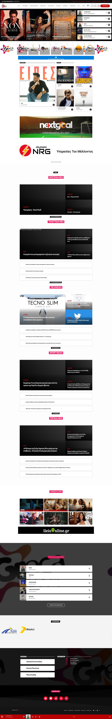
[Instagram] (107, 1)
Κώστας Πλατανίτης (32, 668)
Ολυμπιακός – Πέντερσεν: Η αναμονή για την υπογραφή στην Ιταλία (38, 408)
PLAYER (105, 6)
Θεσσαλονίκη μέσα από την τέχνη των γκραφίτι (34, 271)
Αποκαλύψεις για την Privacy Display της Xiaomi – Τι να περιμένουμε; (38, 336)
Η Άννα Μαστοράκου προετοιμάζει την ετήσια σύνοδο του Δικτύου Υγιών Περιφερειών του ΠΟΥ (43, 474)
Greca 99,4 (20, 710)
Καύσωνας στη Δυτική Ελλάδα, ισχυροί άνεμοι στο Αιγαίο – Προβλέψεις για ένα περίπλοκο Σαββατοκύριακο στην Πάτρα (48, 467)
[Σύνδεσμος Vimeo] (4, 6)
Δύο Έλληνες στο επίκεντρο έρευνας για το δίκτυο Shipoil (36, 277)
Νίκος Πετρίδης (31, 675)
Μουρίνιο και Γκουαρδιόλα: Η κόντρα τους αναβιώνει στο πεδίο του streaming (40, 264)
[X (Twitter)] (106, 1)
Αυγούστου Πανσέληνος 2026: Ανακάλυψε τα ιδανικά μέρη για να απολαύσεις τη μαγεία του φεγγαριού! (45, 461)
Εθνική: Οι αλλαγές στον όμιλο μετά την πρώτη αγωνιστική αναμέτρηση (39, 395)
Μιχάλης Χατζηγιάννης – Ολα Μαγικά (61, 36)
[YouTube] (104, 1)
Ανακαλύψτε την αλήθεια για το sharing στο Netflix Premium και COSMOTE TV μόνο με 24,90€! (43, 330)
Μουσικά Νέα (4, 34)
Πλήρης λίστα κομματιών (56, 605)
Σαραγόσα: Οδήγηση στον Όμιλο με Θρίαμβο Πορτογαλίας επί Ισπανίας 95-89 (40, 402)
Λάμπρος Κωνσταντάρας (34, 662)
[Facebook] (109, 1)
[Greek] (88, 6)
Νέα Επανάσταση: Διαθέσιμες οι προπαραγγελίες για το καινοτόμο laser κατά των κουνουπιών (43, 343)
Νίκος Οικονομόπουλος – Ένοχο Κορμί (10, 36)
